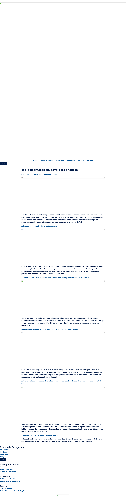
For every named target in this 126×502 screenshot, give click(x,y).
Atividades (60, 160)
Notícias (81, 160)
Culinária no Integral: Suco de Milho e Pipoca (39, 174)
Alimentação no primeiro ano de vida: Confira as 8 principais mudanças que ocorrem (55, 278)
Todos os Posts (46, 160)
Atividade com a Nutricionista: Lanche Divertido (40, 435)
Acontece (71, 160)
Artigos (90, 160)
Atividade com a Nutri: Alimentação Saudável (39, 226)
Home (35, 160)
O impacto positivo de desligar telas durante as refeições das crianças (49, 329)
